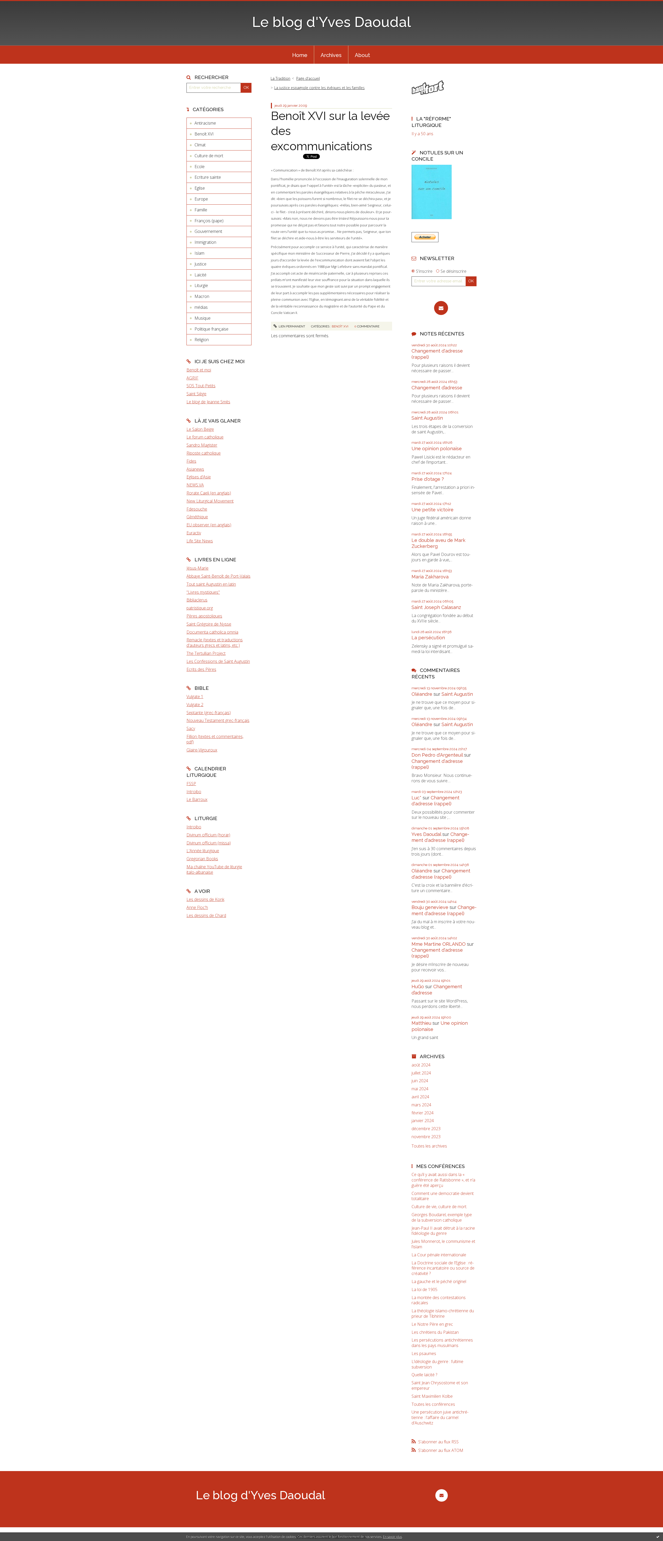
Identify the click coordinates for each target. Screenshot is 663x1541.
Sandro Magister (201, 445)
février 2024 (423, 1113)
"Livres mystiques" (203, 592)
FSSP (191, 783)
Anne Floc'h (197, 907)
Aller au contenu (18, 5)
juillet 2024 (421, 1073)
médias (201, 307)
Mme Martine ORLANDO (439, 944)
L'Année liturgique (202, 851)
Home (299, 55)
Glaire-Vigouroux (201, 750)
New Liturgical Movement (210, 501)
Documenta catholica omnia (212, 632)
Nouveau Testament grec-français (217, 720)
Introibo (193, 791)
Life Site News (199, 541)
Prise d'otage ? (428, 479)
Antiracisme (205, 123)
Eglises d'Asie (198, 477)
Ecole (199, 166)
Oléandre (422, 694)
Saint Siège (196, 394)
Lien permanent (291, 326)
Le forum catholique (205, 437)
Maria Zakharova (430, 576)
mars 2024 (421, 1105)
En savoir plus (392, 1537)
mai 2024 (420, 1089)
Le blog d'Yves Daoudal (331, 21)
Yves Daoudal (426, 834)
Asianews (195, 469)
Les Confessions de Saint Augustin (218, 661)
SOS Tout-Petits (200, 386)
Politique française (211, 329)
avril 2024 (420, 1097)
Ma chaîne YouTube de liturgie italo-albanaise (214, 869)
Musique (202, 318)
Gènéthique (197, 517)
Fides (191, 461)
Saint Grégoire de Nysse (208, 624)
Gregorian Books (202, 859)
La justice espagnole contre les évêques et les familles (319, 87)
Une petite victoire (432, 509)
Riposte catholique (203, 453)
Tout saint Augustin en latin (211, 584)
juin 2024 (420, 1081)
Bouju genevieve (430, 907)
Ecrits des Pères (201, 669)
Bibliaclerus (196, 600)
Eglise (199, 188)
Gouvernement (208, 231)
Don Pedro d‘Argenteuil (437, 755)
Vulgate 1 (194, 696)
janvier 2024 (423, 1120)
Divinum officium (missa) (208, 843)
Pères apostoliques (204, 616)
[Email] (441, 308)
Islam (199, 253)
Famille (200, 210)
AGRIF (192, 378)
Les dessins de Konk (205, 899)
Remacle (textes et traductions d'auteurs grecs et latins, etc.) (214, 642)
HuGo (418, 986)
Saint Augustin (427, 418)
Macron (201, 296)
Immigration (205, 242)
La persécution (428, 637)
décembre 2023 (426, 1128)
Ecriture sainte (207, 177)
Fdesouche (196, 509)
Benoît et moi (198, 370)
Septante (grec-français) (208, 712)
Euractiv (193, 533)
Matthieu (421, 1023)
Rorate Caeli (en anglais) (208, 493)
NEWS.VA (195, 485)
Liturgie (201, 285)
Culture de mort (208, 156)
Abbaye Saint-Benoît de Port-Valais (218, 576)
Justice (200, 264)
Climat (200, 145)
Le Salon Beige (200, 429)
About (362, 55)
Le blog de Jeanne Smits (208, 402)
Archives (331, 55)
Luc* (416, 797)
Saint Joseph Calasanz (436, 607)
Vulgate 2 (194, 704)
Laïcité (200, 275)
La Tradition (280, 78)
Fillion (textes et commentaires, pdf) (214, 739)
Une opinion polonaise (437, 448)
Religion (201, 339)
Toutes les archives (429, 1146)
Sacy (190, 728)
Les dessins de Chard (206, 915)
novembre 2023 (426, 1136)
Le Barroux (196, 799)
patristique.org (199, 608)
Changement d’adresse (437, 387)
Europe (201, 199)
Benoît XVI (204, 134)
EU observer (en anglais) (208, 525)
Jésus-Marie (197, 568)
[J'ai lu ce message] (658, 1537)
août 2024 (421, 1065)
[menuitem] (300, 55)
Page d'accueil (308, 78)
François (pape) (209, 221)
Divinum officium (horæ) (208, 835)
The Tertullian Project (206, 653)
